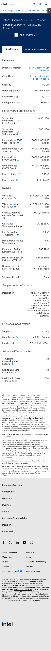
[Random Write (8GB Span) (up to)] (17, 151)
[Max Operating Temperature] (17, 235)
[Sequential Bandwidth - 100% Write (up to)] (17, 134)
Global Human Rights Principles (14, 596)
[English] (40, 4)
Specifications (12, 49)
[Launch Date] (17, 96)
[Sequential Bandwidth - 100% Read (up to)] (17, 123)
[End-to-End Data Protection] (15, 372)
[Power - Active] (19, 174)
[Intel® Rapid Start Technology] (16, 381)
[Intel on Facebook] (3, 542)
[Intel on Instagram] (31, 542)
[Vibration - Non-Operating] (14, 207)
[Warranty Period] (21, 277)
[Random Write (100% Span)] (18, 168)
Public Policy (8, 531)
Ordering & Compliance (35, 49)
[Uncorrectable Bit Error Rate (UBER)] (3, 271)
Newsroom (7, 498)
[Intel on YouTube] (24, 542)
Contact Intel (8, 491)
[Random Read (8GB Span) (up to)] (17, 143)
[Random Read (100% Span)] (18, 160)
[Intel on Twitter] (10, 542)
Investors (6, 505)
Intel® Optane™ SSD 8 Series (39, 69)
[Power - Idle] (16, 180)
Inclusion (6, 524)
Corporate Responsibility (14, 518)
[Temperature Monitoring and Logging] (12, 364)
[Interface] (13, 343)
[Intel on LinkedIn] (17, 542)
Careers (6, 511)
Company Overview (12, 485)
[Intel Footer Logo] (7, 624)
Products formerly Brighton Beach (39, 77)
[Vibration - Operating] (14, 198)
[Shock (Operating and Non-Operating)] (3, 218)
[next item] (49, 10)
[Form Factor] (16, 337)
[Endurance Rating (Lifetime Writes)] (21, 252)
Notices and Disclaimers (23, 590)
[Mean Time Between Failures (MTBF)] (20, 260)
